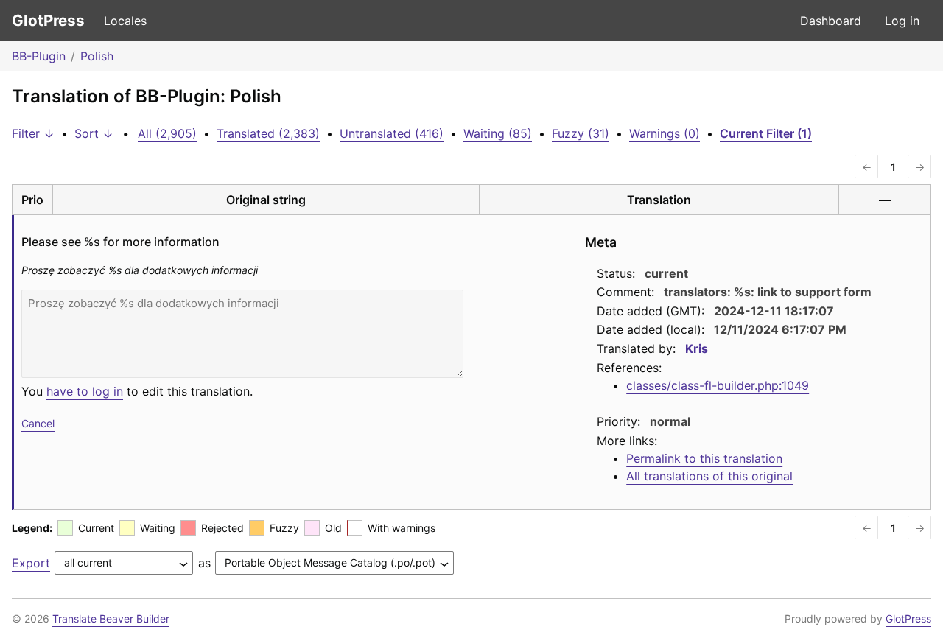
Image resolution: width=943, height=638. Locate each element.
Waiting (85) (497, 133)
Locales (125, 20)
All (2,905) (167, 133)
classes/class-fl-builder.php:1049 (717, 385)
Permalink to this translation (704, 458)
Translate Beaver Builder (110, 618)
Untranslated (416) (392, 133)
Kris (696, 348)
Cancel (38, 423)
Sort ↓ (93, 133)
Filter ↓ (33, 133)
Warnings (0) (664, 133)
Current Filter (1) (766, 133)
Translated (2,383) (268, 133)
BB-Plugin (39, 56)
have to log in (84, 391)
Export (31, 562)
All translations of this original (709, 476)
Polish (96, 56)
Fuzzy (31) (580, 133)
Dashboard (830, 20)
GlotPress (48, 20)
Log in (902, 20)
